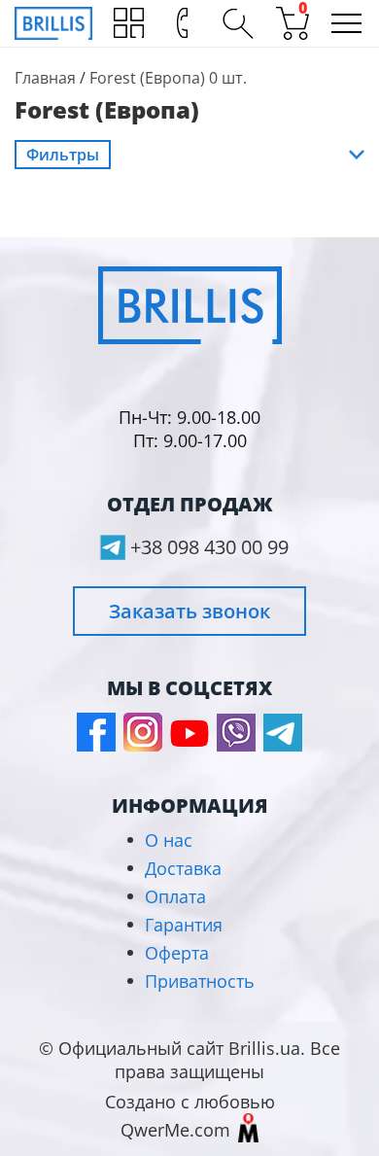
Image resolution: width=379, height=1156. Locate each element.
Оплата (175, 896)
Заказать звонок (189, 611)
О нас (168, 840)
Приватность (200, 981)
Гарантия (184, 924)
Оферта (177, 952)
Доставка (183, 868)
